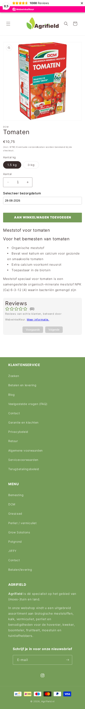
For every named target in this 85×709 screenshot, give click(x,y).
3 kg (33, 166)
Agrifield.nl (47, 701)
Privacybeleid (18, 431)
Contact (14, 413)
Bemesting (16, 495)
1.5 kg (12, 165)
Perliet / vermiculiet (22, 523)
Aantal (7, 174)
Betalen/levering (20, 569)
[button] (8, 23)
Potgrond (15, 541)
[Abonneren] (67, 660)
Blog (11, 394)
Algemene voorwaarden (25, 450)
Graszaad (15, 513)
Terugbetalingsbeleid (23, 469)
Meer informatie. (38, 319)
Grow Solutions (19, 532)
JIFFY (12, 551)
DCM (11, 504)
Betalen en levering (22, 385)
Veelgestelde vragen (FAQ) (27, 404)
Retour (13, 441)
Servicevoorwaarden (23, 459)
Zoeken (13, 376)
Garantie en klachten (23, 422)
